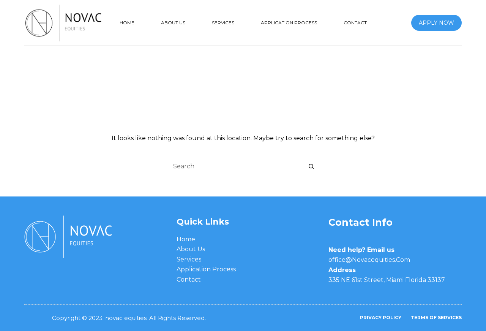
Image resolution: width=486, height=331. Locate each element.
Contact (355, 22)
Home (127, 22)
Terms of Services (436, 317)
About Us (173, 22)
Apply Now (436, 22)
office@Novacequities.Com (369, 259)
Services (223, 22)
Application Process (289, 22)
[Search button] (311, 166)
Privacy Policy (380, 317)
